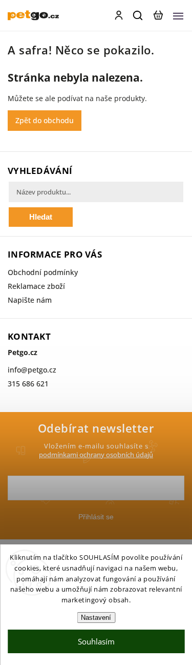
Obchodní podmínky (43, 272)
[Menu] (178, 15)
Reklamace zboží (36, 286)
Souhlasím (96, 641)
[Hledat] (138, 15)
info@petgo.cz (32, 370)
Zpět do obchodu (44, 120)
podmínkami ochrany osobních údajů (96, 455)
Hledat (40, 216)
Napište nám (30, 300)
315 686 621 (28, 383)
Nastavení (96, 617)
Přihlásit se (96, 517)
